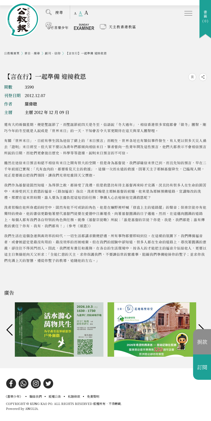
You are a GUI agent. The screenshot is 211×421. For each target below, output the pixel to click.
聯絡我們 (36, 396)
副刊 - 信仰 (53, 53)
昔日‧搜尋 (32, 53)
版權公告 (55, 396)
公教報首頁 (12, 53)
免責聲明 (93, 396)
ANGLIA (31, 408)
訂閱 (202, 367)
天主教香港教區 (122, 26)
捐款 (202, 341)
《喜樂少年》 (13, 396)
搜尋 (59, 12)
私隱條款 (74, 396)
